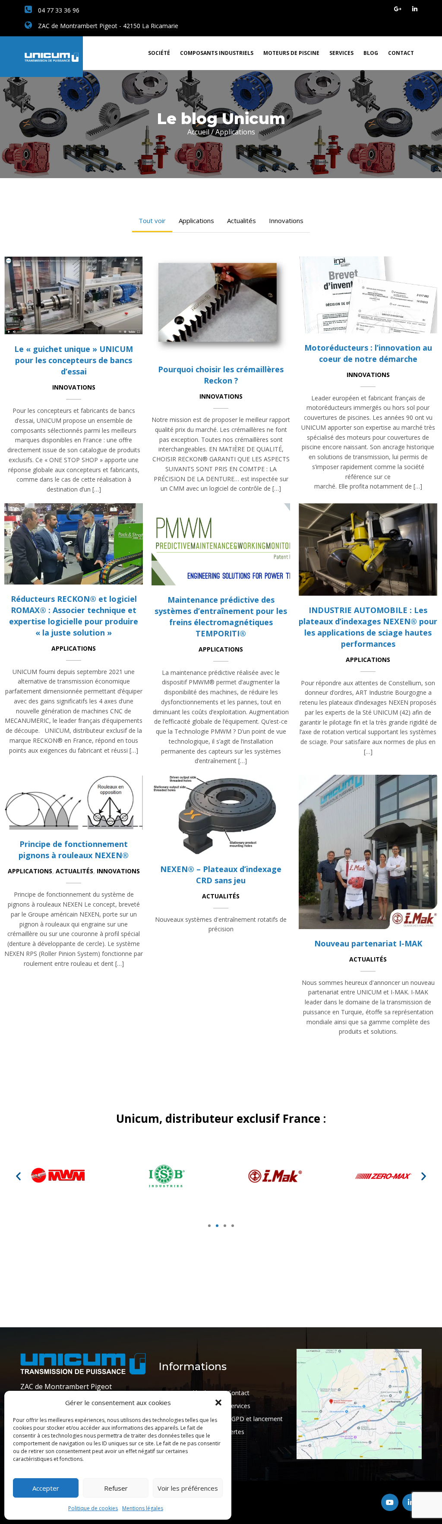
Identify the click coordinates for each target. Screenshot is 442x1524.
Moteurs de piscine (291, 53)
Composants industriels (216, 53)
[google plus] (398, 9)
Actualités (241, 220)
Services (341, 53)
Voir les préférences (188, 1488)
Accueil (198, 132)
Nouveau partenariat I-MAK (368, 943)
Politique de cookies (93, 1508)
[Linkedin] (415, 9)
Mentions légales (142, 1508)
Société (159, 53)
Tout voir (152, 220)
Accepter (45, 1488)
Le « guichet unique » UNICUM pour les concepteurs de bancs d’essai (73, 360)
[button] (218, 1402)
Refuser (116, 1488)
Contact (401, 53)
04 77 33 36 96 (57, 10)
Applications (196, 220)
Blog (370, 53)
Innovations (286, 220)
